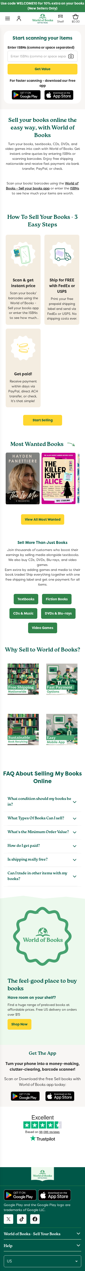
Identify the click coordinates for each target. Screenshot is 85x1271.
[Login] (19, 18)
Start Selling (43, 420)
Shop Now (19, 1024)
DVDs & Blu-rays (58, 613)
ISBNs (74, 188)
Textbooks (25, 599)
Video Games (42, 628)
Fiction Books (57, 599)
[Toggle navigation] (7, 18)
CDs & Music (23, 613)
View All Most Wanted (42, 519)
